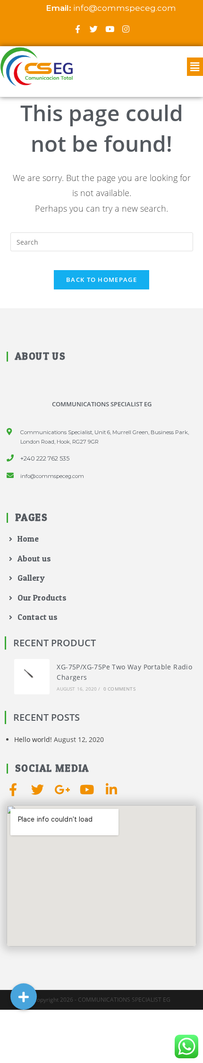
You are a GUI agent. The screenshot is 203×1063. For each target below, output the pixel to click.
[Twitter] (93, 29)
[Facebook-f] (77, 29)
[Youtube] (110, 29)
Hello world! (33, 739)
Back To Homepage (101, 279)
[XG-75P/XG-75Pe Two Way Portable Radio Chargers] (32, 676)
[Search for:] (101, 241)
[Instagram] (126, 29)
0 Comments (119, 688)
